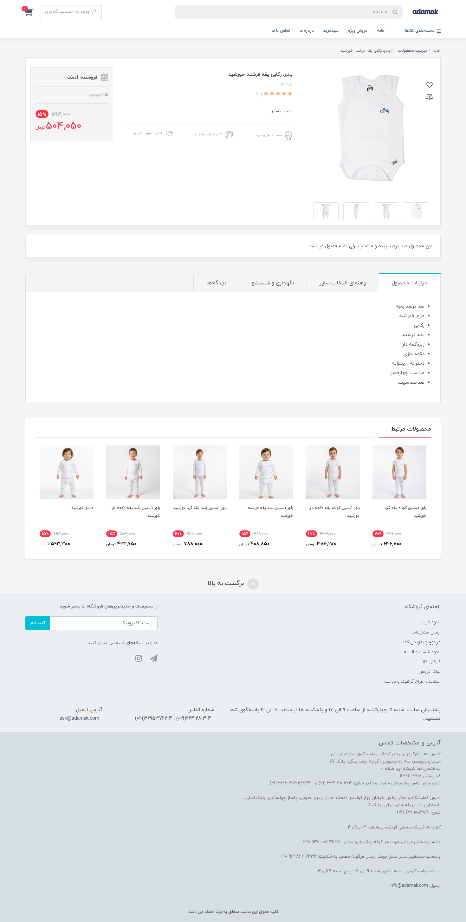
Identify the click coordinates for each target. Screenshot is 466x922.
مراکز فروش (429, 672)
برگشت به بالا (227, 583)
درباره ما (307, 31)
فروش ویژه (357, 31)
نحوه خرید (431, 622)
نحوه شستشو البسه (422, 652)
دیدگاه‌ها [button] (216, 283)
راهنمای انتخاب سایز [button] (343, 283)
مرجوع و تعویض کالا (422, 642)
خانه (381, 31)
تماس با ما (281, 31)
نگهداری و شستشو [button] (273, 283)
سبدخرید (331, 31)
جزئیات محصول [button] (410, 283)
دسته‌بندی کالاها (420, 31)
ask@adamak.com (79, 718)
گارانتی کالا (431, 662)
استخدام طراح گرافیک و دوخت (412, 682)
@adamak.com (413, 886)
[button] (32, 12)
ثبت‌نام (37, 623)
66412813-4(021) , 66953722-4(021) (173, 718)
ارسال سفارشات (426, 632)
